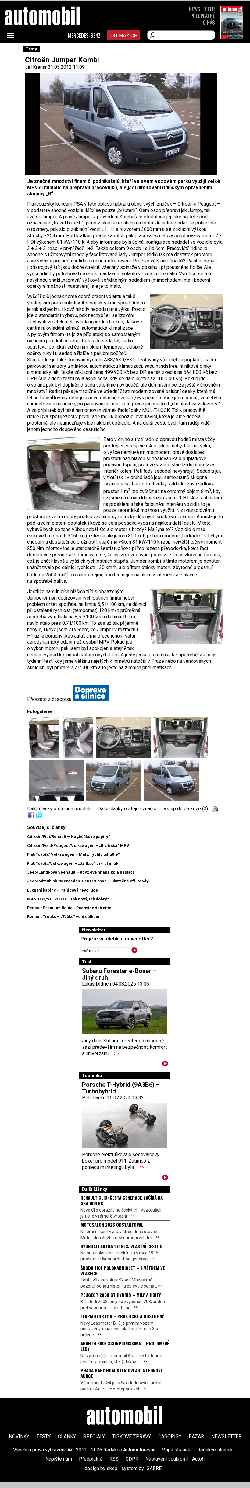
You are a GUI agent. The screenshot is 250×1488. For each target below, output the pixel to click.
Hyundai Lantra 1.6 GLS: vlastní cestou (121, 1246)
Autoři (198, 1459)
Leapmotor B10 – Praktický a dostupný (122, 1316)
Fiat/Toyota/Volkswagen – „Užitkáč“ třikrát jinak (72, 863)
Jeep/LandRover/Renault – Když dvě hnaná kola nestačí (80, 872)
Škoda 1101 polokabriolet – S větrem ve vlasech (122, 1270)
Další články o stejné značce (128, 809)
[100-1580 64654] (115, 799)
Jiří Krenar (36, 67)
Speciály (94, 1436)
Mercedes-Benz (84, 35)
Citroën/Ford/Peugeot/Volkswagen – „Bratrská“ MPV (78, 845)
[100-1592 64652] (57, 799)
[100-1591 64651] (180, 757)
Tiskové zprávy (131, 1436)
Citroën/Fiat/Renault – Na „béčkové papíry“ (68, 836)
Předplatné (203, 15)
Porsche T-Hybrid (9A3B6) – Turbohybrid (121, 1088)
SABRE (154, 1468)
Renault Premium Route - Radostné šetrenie (69, 908)
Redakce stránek (215, 1450)
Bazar (196, 1436)
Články (67, 1436)
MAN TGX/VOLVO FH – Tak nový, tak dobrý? (68, 899)
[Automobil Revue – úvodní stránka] (50, 50)
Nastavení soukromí (166, 1459)
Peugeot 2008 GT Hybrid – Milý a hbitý (120, 1295)
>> (116, 1053)
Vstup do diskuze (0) (185, 809)
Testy (44, 1436)
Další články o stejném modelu (59, 809)
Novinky (19, 1436)
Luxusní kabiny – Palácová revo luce (62, 890)
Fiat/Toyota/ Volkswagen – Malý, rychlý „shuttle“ (73, 854)
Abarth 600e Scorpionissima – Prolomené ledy (124, 1346)
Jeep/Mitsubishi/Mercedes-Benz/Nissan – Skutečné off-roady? (89, 881)
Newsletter (202, 9)
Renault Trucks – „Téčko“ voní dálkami (64, 916)
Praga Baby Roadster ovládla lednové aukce (121, 1373)
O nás (209, 22)
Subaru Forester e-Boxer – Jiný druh (119, 974)
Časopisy (169, 1436)
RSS (114, 1459)
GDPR (132, 1459)
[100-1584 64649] (79, 757)
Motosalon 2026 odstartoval (111, 1224)
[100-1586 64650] (124, 757)
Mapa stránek (175, 1450)
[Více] (165, 1065)
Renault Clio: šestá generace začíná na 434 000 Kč (121, 1200)
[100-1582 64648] (45, 757)
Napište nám (58, 1459)
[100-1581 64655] (171, 799)
